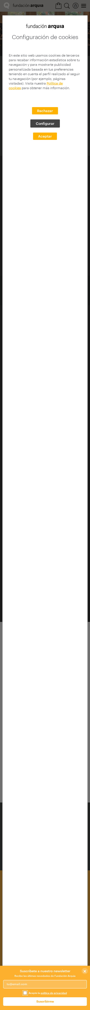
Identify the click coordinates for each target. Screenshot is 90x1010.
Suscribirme (45, 1001)
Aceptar (45, 136)
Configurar (45, 123)
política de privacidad (54, 992)
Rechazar (45, 111)
